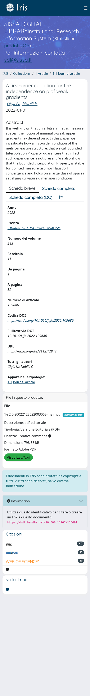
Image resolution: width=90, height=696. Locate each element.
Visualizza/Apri (18, 457)
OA (26, 45)
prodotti (12, 45)
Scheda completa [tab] (59, 188)
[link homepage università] (20, 8)
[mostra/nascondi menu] (85, 8)
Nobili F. (29, 103)
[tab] (61, 197)
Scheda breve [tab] (22, 188)
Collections (22, 73)
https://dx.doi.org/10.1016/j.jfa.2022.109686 (41, 320)
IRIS (6, 73)
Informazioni (20, 501)
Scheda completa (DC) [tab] (30, 197)
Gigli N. (13, 103)
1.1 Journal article (66, 73)
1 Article (41, 73)
